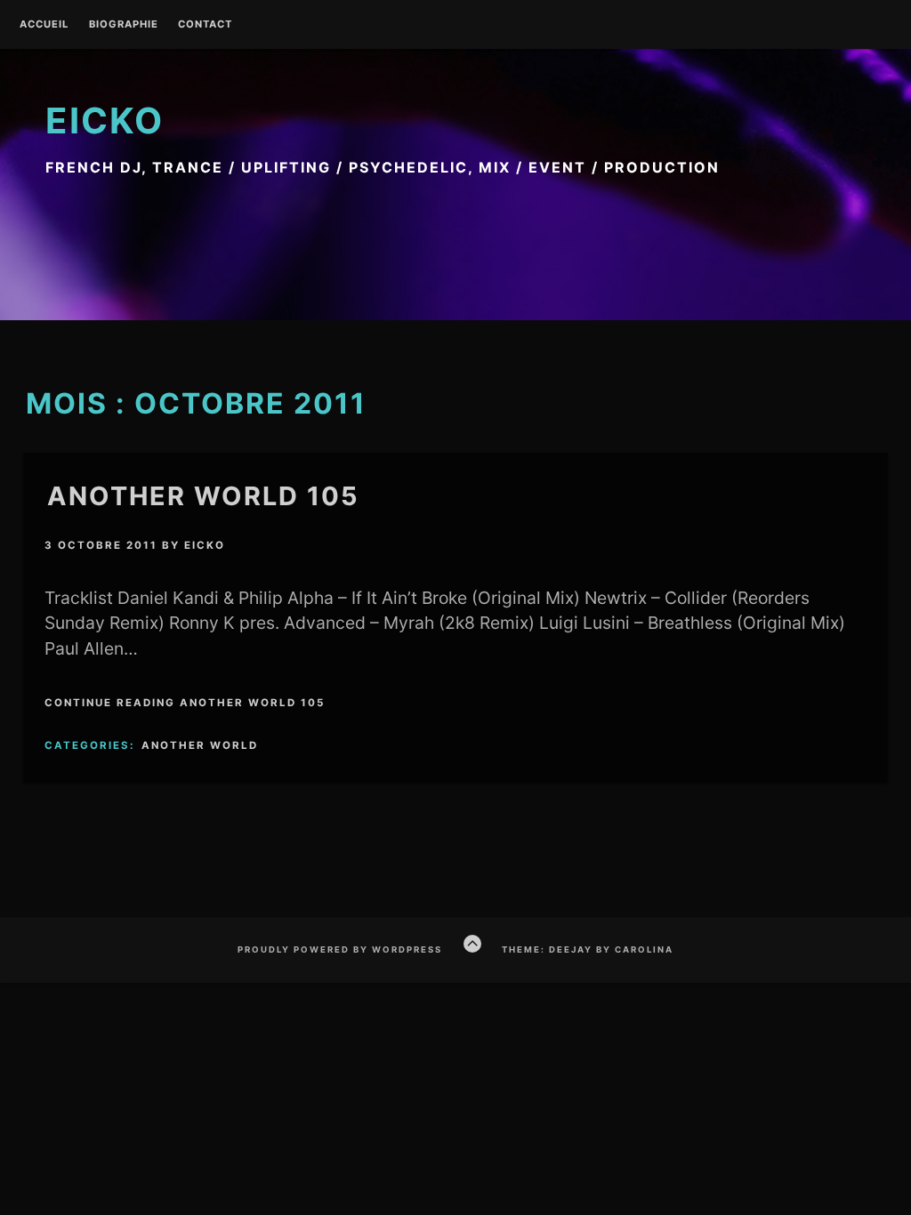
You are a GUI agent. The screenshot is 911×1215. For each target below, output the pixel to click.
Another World (199, 745)
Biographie (123, 25)
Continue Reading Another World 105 (184, 702)
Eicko (104, 120)
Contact (205, 25)
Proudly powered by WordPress (340, 949)
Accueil (44, 25)
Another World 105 (203, 495)
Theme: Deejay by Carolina (587, 949)
